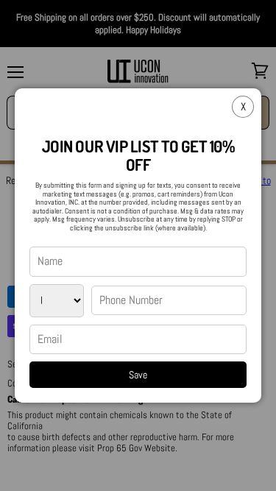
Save (138, 374)
